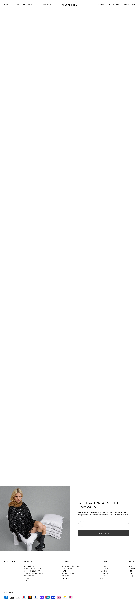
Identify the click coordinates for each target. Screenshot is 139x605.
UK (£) (130, 576)
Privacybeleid (29, 576)
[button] (118, 5)
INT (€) (130, 571)
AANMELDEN (103, 533)
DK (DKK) (131, 569)
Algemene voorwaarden (33, 573)
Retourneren (67, 569)
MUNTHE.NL (13, 593)
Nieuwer (4, 485)
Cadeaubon (66, 578)
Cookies (27, 578)
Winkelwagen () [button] (129, 5)
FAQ (63, 581)
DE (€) (130, 573)
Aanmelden (110, 5)
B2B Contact (105, 569)
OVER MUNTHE (29, 566)
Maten (64, 571)
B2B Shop (103, 566)
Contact (65, 576)
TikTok (102, 578)
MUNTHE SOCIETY (68, 573)
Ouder (11, 485)
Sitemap (26, 581)
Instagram (104, 573)
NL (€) (130, 566)
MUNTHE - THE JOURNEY (32, 569)
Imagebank (104, 571)
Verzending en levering (71, 566)
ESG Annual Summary (32, 571)
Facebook (104, 576)
